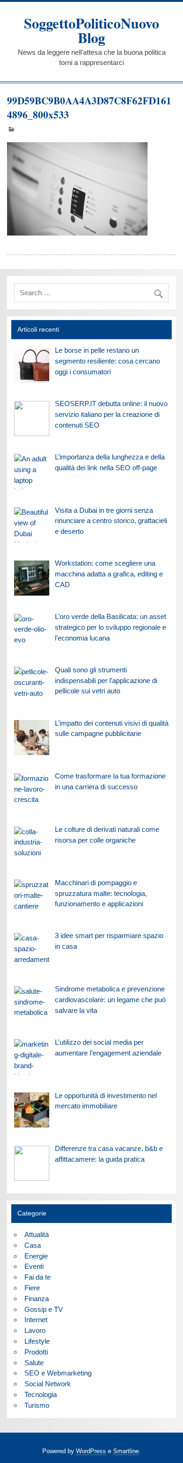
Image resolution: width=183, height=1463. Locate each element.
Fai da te (37, 1277)
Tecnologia (40, 1394)
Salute (34, 1363)
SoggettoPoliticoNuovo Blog (91, 30)
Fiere (32, 1288)
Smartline (126, 1451)
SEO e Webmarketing (58, 1373)
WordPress (91, 1451)
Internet (35, 1320)
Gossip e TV (43, 1309)
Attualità (36, 1234)
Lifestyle (37, 1341)
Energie (36, 1256)
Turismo (36, 1405)
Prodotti (36, 1352)
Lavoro (35, 1330)
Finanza (36, 1299)
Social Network (47, 1384)
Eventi (34, 1266)
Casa (32, 1245)
